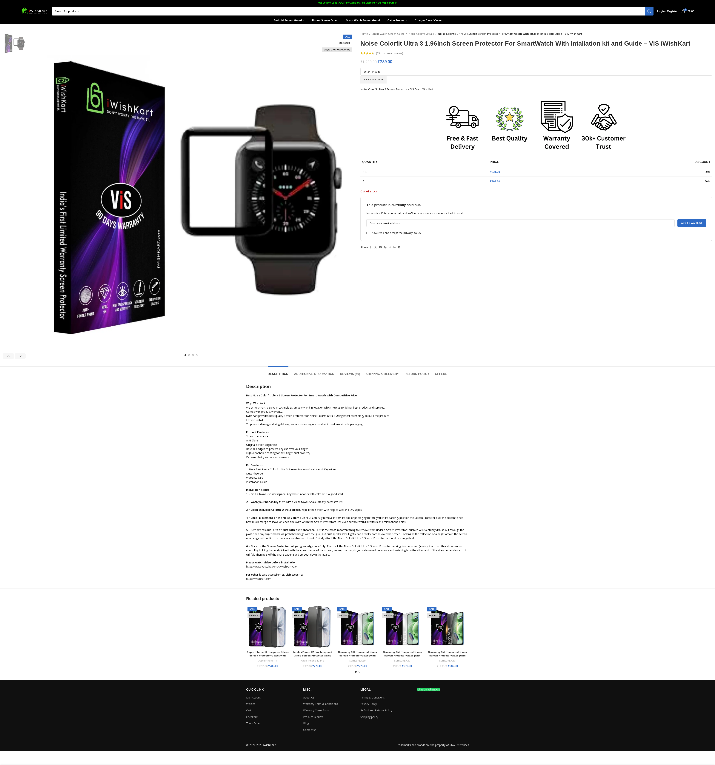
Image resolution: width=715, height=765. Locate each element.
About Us (308, 697)
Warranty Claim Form (316, 710)
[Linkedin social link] (390, 247)
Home (364, 33)
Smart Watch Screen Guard (388, 33)
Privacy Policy (368, 704)
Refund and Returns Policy (376, 710)
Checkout (252, 717)
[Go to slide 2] (189, 355)
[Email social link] (380, 247)
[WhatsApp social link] (394, 247)
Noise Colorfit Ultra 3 (421, 33)
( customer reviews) (389, 53)
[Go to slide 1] (185, 355)
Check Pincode (373, 79)
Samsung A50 (402, 660)
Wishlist (250, 704)
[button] (8, 356)
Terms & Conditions (372, 697)
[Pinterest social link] (385, 247)
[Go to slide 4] (197, 355)
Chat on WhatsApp (428, 689)
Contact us (309, 730)
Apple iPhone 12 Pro (312, 660)
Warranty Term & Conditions (320, 704)
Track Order (253, 723)
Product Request (313, 717)
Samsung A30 (357, 660)
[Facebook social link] (371, 247)
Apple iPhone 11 (267, 660)
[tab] (278, 372)
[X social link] (375, 247)
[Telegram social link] (399, 247)
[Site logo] (34, 11)
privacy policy (412, 233)
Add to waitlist (691, 223)
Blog (306, 723)
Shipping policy (369, 717)
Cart (248, 710)
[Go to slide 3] (193, 355)
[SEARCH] (649, 11)
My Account (253, 697)
